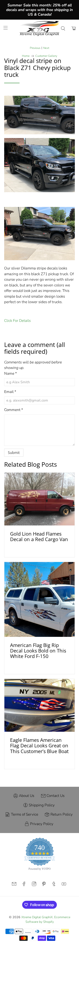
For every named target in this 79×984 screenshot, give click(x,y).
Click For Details (17, 320)
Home (26, 56)
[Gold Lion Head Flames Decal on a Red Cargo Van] (39, 499)
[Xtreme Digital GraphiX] (39, 28)
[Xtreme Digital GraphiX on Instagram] (34, 885)
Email (10, 391)
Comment (13, 409)
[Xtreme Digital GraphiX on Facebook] (24, 885)
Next (46, 48)
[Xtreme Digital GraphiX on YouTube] (64, 885)
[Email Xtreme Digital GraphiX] (14, 885)
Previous (35, 48)
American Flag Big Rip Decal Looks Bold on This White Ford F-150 (38, 651)
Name (10, 373)
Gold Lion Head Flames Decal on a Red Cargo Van (39, 536)
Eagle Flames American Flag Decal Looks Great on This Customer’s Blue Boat (39, 745)
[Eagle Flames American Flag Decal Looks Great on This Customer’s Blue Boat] (39, 705)
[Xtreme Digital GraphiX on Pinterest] (44, 885)
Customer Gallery (46, 56)
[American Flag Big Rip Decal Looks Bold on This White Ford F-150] (39, 599)
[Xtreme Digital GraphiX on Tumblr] (54, 885)
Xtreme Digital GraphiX (37, 917)
